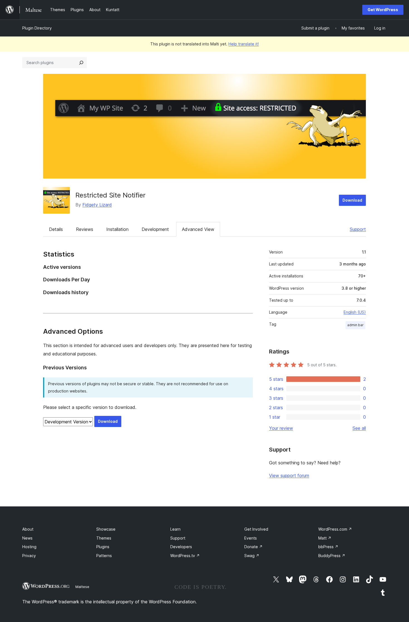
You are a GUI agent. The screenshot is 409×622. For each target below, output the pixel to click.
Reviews (84, 229)
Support (358, 229)
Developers (181, 546)
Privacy (29, 555)
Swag (251, 555)
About (27, 529)
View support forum (289, 475)
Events (250, 538)
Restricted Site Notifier (110, 195)
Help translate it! (243, 44)
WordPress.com (335, 529)
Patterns (104, 555)
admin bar (355, 325)
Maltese (82, 586)
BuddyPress (331, 555)
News (27, 538)
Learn (175, 529)
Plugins (102, 546)
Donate (253, 546)
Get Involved (256, 529)
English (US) (355, 312)
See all (359, 428)
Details (56, 229)
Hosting (29, 546)
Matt (324, 538)
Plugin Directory (37, 28)
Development (155, 229)
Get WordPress (383, 9)
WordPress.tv (185, 555)
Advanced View (198, 229)
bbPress (328, 546)
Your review (281, 428)
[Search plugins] (81, 62)
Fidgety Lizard (97, 205)
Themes (103, 538)
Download (352, 200)
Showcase (105, 529)
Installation (117, 229)
